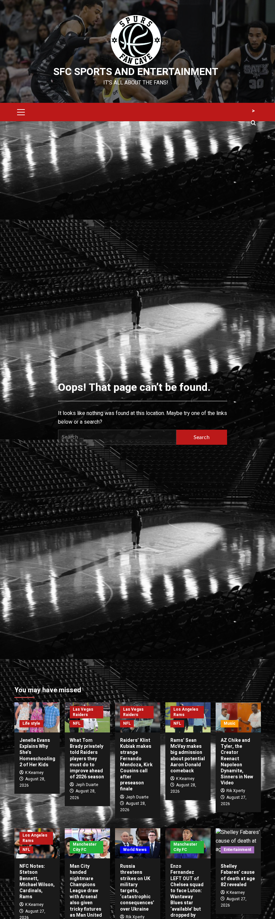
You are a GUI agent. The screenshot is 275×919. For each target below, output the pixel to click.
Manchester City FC (85, 847)
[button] (21, 111)
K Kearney (34, 773)
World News (135, 850)
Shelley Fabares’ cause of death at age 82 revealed (238, 875)
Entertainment (237, 850)
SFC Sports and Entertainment (135, 72)
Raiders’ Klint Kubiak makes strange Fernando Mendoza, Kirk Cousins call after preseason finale (136, 765)
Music (229, 723)
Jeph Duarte (86, 785)
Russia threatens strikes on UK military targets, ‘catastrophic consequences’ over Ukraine (137, 887)
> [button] (253, 111)
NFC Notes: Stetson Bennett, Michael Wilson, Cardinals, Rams (37, 881)
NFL (76, 723)
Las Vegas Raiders (83, 712)
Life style (31, 723)
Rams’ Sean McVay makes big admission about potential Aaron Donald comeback (187, 755)
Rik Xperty (235, 791)
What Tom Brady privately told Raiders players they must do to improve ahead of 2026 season (87, 758)
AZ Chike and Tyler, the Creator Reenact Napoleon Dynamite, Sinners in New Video (237, 761)
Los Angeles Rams (185, 712)
